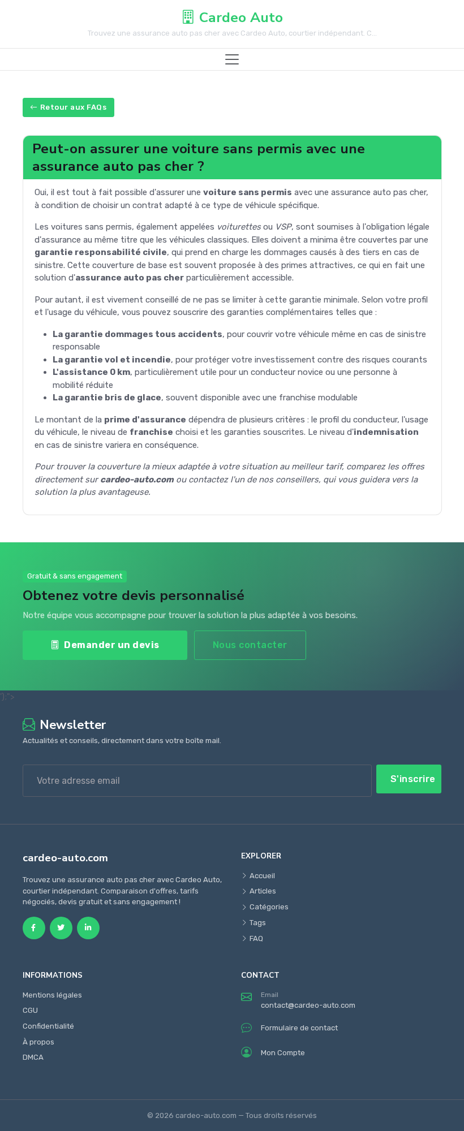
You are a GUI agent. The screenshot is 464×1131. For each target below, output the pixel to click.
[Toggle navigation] (232, 59)
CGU (30, 1010)
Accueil (262, 875)
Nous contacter (250, 645)
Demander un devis (112, 645)
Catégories (269, 907)
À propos (38, 1042)
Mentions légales (52, 995)
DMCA (33, 1057)
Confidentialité (48, 1026)
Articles (263, 891)
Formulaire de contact (299, 1028)
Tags (258, 922)
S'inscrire (413, 779)
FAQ (256, 938)
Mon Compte (283, 1052)
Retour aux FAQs (73, 107)
